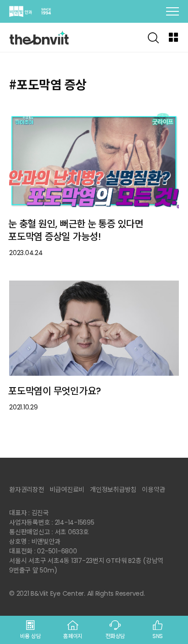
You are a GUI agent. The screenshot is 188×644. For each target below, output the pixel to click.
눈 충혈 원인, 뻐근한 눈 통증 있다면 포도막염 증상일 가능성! (75, 230)
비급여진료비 (67, 489)
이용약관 (153, 489)
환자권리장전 (26, 489)
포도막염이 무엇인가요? (54, 391)
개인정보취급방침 (113, 489)
